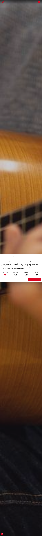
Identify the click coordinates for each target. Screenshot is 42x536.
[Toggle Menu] (39, 2)
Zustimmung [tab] (11, 256)
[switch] (15, 274)
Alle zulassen (34, 279)
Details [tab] (31, 256)
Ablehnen (8, 279)
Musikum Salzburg (3, 2)
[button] (2, 534)
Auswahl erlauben (21, 279)
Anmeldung (34, 2)
